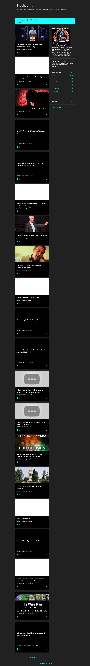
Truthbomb (25, 5)
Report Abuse (56, 107)
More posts (32, 657)
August (56, 79)
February (56, 88)
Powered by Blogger (46, 663)
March (56, 85)
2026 (53, 76)
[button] (46, 53)
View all (19, 22)
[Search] (74, 6)
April (55, 82)
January (56, 91)
